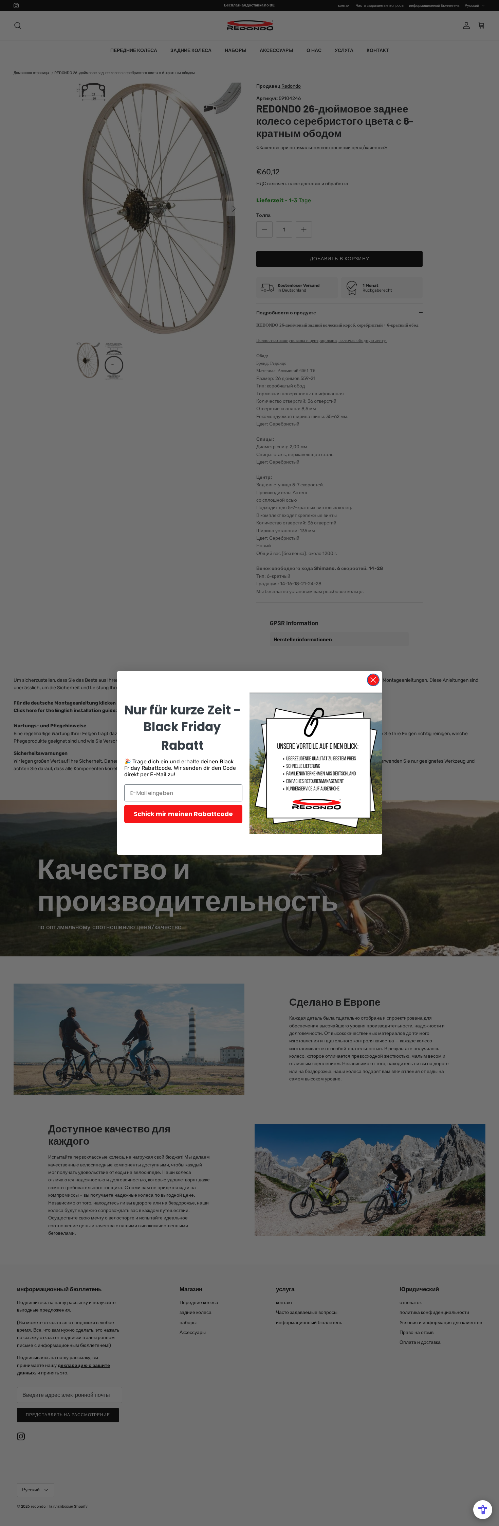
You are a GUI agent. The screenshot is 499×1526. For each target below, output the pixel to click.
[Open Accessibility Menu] (482, 1509)
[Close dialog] (373, 680)
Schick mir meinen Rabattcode (183, 814)
